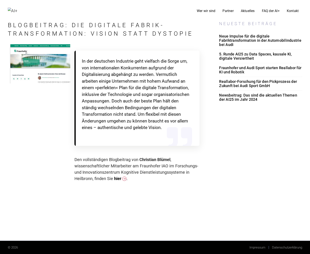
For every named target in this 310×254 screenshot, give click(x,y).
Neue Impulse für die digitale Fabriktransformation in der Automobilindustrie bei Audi (260, 40)
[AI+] (12, 10)
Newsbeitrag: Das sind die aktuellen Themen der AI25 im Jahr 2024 (258, 97)
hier (118, 178)
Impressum (257, 247)
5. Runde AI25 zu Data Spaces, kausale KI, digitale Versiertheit (255, 56)
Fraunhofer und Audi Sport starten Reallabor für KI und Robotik (260, 70)
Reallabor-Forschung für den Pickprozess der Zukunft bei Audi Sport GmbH (258, 83)
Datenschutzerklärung (287, 247)
